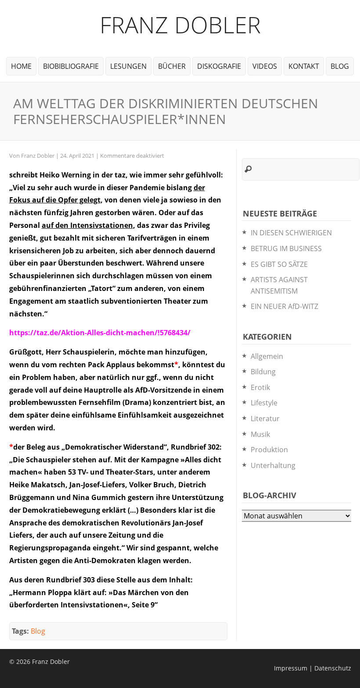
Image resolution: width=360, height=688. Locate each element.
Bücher (172, 66)
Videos (264, 66)
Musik (260, 434)
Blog (340, 66)
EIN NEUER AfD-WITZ (284, 306)
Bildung (263, 371)
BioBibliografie (71, 66)
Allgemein (267, 356)
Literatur (265, 418)
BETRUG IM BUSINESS (286, 248)
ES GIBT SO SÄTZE (279, 264)
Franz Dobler (180, 24)
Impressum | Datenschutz (312, 668)
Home (21, 66)
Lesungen (128, 66)
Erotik (260, 387)
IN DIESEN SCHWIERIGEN (291, 233)
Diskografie (219, 66)
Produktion (269, 449)
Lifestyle (264, 403)
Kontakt (303, 66)
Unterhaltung (273, 465)
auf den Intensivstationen (87, 225)
